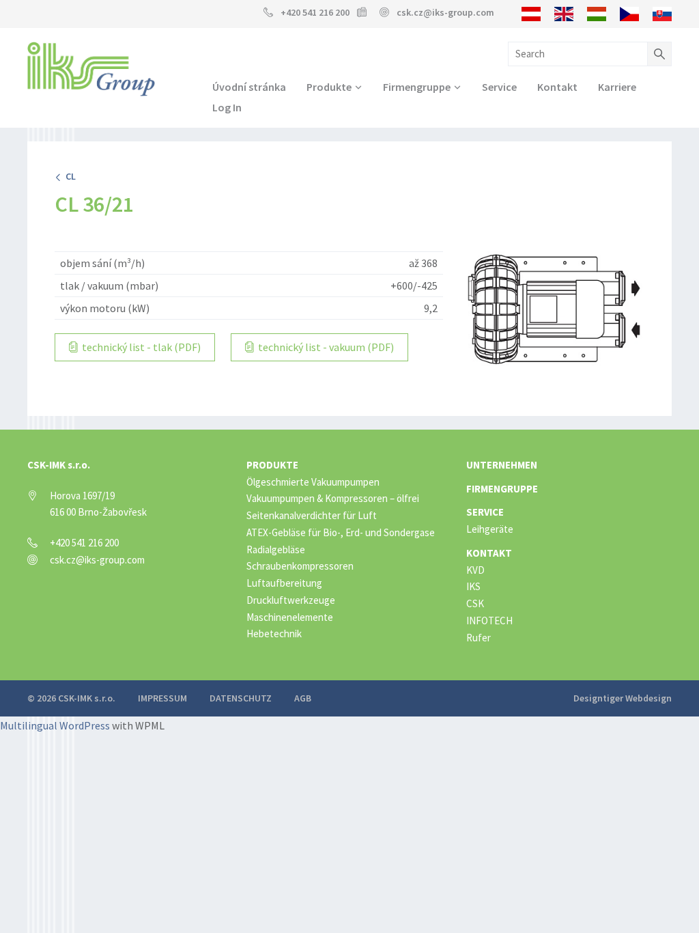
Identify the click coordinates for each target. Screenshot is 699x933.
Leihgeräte (489, 529)
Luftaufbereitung (284, 582)
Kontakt (557, 87)
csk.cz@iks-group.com (445, 12)
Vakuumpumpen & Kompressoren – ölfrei (332, 498)
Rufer (478, 637)
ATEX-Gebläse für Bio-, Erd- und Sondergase (340, 532)
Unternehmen (501, 464)
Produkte (329, 87)
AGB (302, 698)
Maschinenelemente (289, 617)
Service (499, 87)
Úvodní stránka (249, 87)
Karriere (617, 87)
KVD (475, 569)
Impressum (162, 698)
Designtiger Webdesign (622, 698)
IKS (473, 586)
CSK (475, 603)
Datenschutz (241, 698)
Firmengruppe (417, 87)
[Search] (659, 54)
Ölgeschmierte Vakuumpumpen (313, 481)
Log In (227, 107)
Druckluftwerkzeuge (290, 600)
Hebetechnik (274, 633)
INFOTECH (489, 620)
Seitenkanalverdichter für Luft (311, 515)
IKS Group (91, 69)
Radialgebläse (275, 549)
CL (68, 176)
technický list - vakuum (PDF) (325, 347)
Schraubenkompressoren (300, 565)
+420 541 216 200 (315, 12)
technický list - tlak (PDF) (140, 347)
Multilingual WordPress (55, 725)
